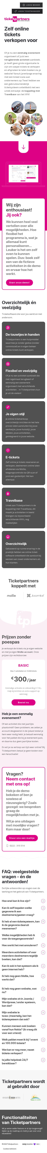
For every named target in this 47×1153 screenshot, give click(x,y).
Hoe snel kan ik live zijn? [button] (16, 901)
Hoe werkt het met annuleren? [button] (20, 945)
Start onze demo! (19, 282)
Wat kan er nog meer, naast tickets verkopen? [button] (18, 1051)
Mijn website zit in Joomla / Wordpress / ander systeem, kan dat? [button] (19, 1002)
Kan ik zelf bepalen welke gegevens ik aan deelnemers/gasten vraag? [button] (18, 911)
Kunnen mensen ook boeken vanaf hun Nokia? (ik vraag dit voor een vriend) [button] (19, 1029)
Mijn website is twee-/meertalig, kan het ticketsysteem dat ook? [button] (16, 1016)
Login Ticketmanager (29, 11)
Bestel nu (23, 702)
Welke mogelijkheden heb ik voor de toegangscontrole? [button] (18, 936)
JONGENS (27, 1144)
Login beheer (33, 5)
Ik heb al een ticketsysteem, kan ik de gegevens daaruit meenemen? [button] (21, 925)
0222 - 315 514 (17, 845)
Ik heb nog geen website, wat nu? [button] (19, 990)
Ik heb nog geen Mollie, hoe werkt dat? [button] (18, 977)
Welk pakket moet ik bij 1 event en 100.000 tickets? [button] (20, 1041)
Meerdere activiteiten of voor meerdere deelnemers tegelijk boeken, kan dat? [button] (20, 955)
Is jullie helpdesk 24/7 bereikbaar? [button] (15, 1061)
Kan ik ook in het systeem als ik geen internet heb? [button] (20, 967)
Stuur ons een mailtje (22, 838)
